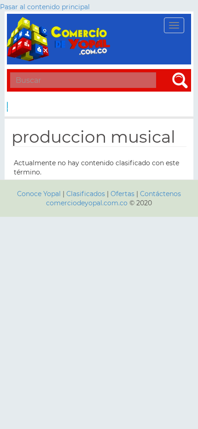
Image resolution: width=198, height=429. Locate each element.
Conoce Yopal (39, 194)
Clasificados (86, 194)
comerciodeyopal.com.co (87, 203)
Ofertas (122, 194)
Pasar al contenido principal (45, 7)
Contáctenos (160, 194)
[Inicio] (60, 39)
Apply (7, 107)
